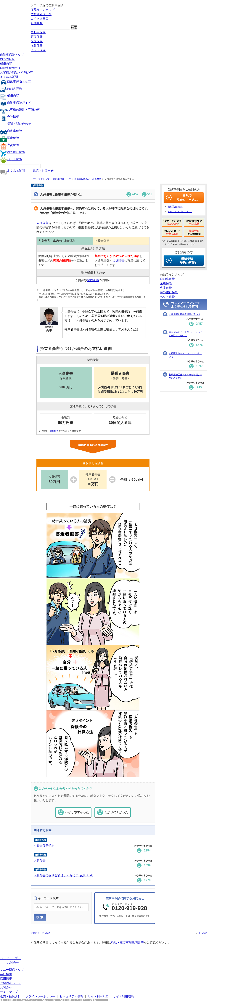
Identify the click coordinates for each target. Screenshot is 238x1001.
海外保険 (37, 45)
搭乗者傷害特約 (44, 845)
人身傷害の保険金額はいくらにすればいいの (63, 875)
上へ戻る (202, 933)
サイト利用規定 (98, 996)
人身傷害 (42, 222)
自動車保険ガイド (12, 68)
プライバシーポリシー (40, 996)
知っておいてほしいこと (180, 211)
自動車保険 (38, 32)
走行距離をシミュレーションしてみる (185, 355)
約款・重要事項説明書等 (127, 942)
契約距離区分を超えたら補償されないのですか (185, 376)
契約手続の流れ (175, 206)
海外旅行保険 (16, 152)
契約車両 (93, 280)
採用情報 (6, 978)
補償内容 (6, 63)
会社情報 (13, 116)
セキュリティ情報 (71, 996)
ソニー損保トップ (40, 179)
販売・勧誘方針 (10, 996)
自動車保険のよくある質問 (87, 179)
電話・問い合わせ (19, 123)
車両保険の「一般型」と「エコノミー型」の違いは (185, 334)
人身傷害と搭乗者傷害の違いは (184, 314)
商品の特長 (7, 59)
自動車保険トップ (12, 54)
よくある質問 (40, 18)
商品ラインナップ (42, 9)
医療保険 (37, 36)
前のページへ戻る (41, 933)
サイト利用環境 (123, 996)
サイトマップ (9, 992)
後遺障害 (118, 260)
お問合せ (37, 23)
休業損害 (54, 431)
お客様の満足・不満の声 (16, 72)
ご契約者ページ (41, 14)
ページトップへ (10, 958)
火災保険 (37, 41)
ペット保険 (38, 50)
